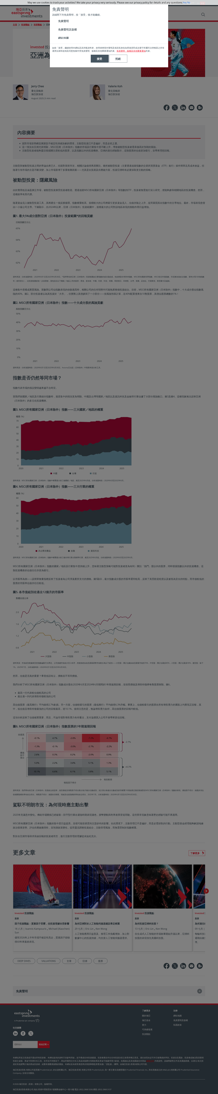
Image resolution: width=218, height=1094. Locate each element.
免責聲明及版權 (67, 29)
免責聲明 (63, 21)
